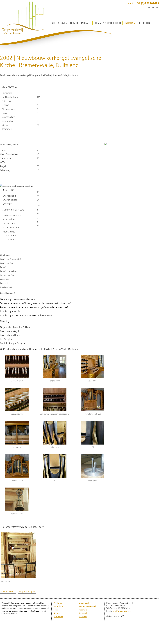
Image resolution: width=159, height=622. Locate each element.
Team (56, 610)
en (153, 7)
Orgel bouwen (58, 23)
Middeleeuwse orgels (88, 606)
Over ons (129, 23)
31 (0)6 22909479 (148, 3)
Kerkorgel (83, 613)
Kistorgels (83, 610)
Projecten (144, 23)
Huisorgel (83, 617)
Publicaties (58, 617)
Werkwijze (58, 603)
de (149, 7)
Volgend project (26, 591)
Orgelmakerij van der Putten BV (23, 19)
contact (129, 3)
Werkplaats (58, 606)
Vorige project (8, 591)
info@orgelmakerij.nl (121, 611)
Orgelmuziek (84, 603)
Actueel (57, 613)
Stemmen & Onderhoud (107, 23)
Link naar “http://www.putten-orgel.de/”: (22, 527)
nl (157, 7)
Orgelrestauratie (80, 23)
